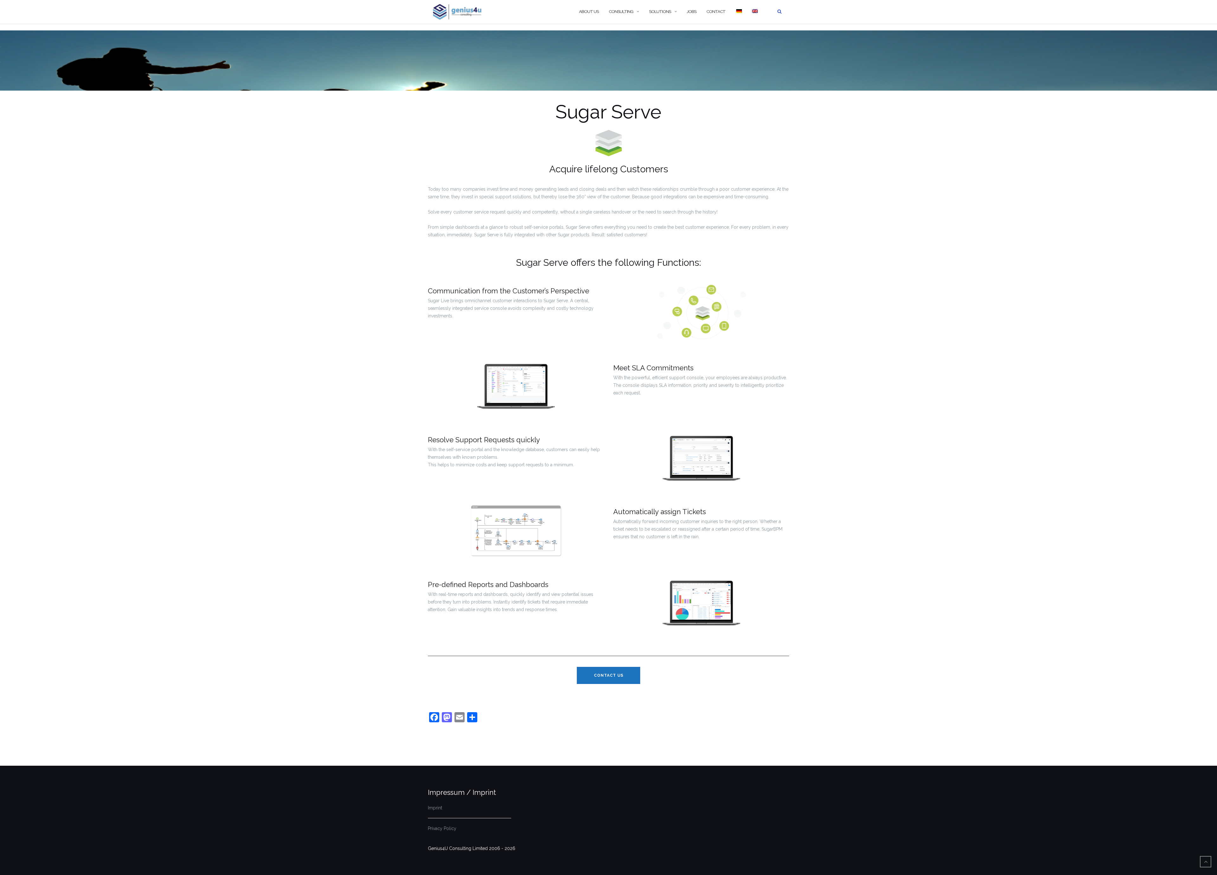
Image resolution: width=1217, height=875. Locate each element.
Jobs (691, 11)
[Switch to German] (739, 12)
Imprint (435, 807)
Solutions (660, 11)
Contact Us (608, 675)
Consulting (621, 11)
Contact (715, 11)
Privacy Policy (442, 828)
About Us (589, 11)
